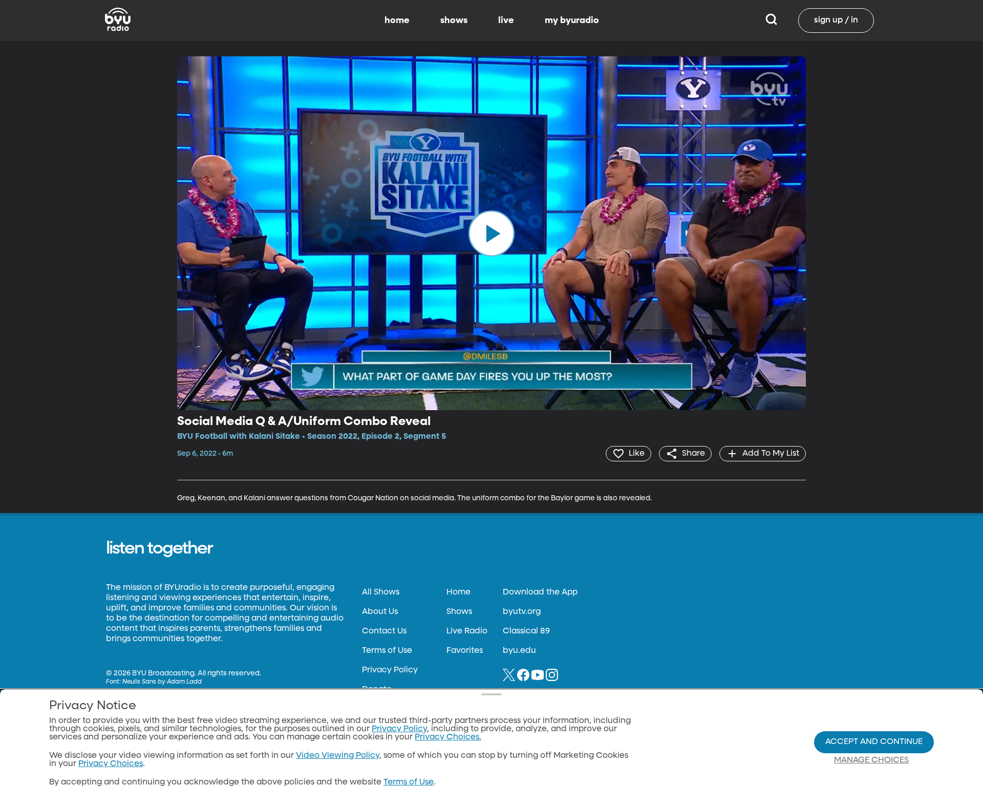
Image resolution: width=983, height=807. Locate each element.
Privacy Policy (390, 670)
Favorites (464, 651)
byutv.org (522, 612)
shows (453, 20)
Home (458, 592)
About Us (380, 612)
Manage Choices (871, 760)
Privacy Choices (110, 764)
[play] (491, 233)
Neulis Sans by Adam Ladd (162, 682)
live (506, 20)
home (397, 20)
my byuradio (572, 20)
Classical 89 (526, 631)
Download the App (540, 592)
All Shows (380, 592)
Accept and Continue (874, 742)
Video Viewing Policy (337, 756)
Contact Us (384, 631)
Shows (459, 612)
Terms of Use (387, 651)
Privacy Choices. (448, 737)
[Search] (771, 20)
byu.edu (519, 651)
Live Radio (466, 631)
